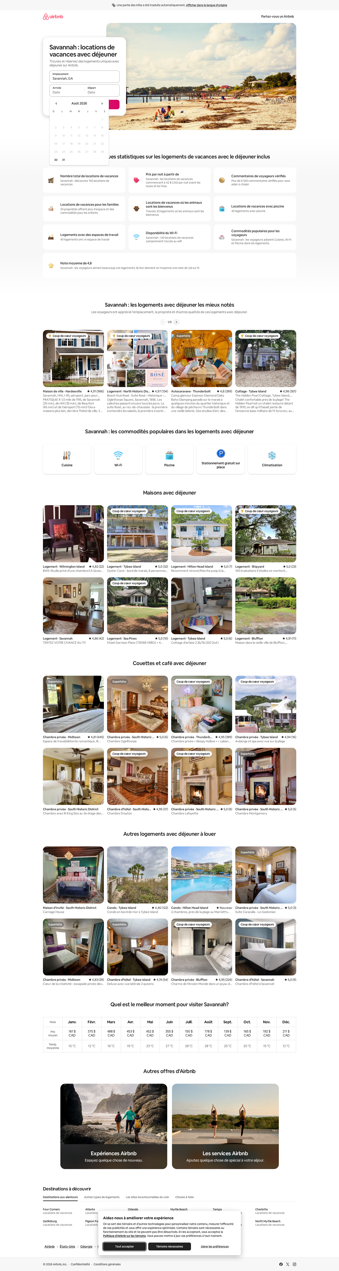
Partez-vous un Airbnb (277, 16)
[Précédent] (163, 322)
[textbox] (67, 92)
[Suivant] (176, 322)
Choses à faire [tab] (184, 1197)
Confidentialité (80, 1264)
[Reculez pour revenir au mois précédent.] (56, 103)
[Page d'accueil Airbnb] (53, 16)
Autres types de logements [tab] (102, 1197)
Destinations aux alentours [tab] (60, 1197)
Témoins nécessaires (169, 1246)
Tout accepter (124, 1246)
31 (63, 160)
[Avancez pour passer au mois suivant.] (102, 103)
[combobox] (84, 78)
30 (56, 160)
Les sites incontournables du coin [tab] (147, 1197)
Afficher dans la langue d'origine (206, 5)
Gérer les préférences (215, 1246)
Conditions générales (107, 1264)
